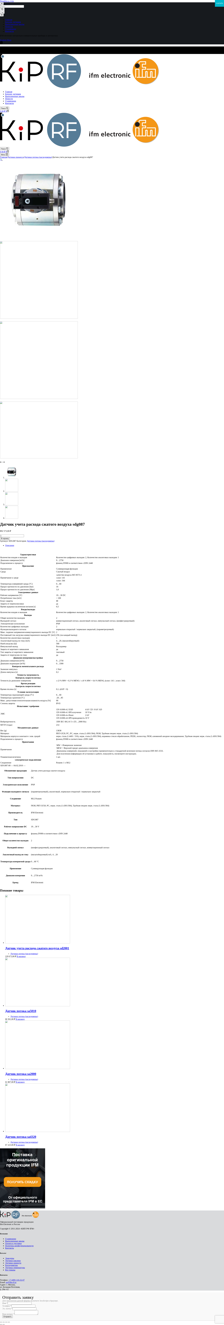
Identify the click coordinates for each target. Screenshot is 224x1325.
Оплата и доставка (13, 1243)
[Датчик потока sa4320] (37, 1131)
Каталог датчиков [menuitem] (13, 22)
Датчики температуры (15, 1268)
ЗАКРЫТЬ (219, 3)
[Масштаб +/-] (9, 1322)
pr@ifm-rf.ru (11, 1282)
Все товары (10, 1270)
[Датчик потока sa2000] (37, 1068)
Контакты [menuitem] (9, 31)
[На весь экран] (6, 1322)
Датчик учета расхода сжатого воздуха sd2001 (37, 948)
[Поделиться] (4, 1322)
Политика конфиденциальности (19, 1246)
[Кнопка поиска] (2, 11)
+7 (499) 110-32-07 (17, 1280)
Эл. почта (7, 1309)
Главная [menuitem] (8, 20)
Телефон (6, 1306)
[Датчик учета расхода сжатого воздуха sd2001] (37, 943)
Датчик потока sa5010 (20, 1011)
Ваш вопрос (8, 1314)
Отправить (7, 1317)
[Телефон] (1, 43)
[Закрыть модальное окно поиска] (2, 3)
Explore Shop (5, 40)
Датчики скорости (13, 1263)
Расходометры (11, 1265)
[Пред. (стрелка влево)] (1, 1324)
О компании (10, 1239)
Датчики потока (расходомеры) (40, 541)
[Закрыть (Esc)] (1, 1322)
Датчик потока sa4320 (20, 1136)
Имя (5, 1303)
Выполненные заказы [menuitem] (14, 24)
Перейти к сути (7, 1)
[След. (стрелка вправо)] (4, 1324)
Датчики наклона (13, 1261)
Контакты (9, 1248)
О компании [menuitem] (10, 29)
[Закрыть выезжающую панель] (2, 15)
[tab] (114, 545)
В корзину (5, 538)
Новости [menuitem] (9, 26)
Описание (9, 545)
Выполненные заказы (14, 1241)
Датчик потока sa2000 (20, 1074)
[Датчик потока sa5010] (37, 1005)
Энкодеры (9, 1258)
